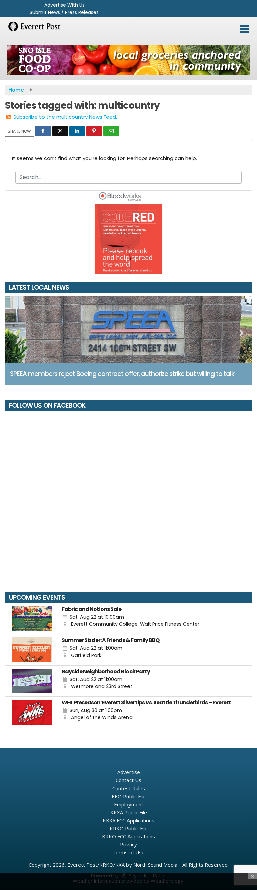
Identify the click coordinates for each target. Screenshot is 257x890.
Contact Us (128, 780)
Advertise (128, 772)
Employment (128, 804)
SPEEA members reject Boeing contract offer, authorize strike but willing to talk (122, 374)
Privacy (128, 844)
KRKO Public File (129, 828)
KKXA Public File (128, 812)
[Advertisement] (128, 60)
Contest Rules (128, 788)
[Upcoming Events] (32, 618)
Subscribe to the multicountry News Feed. (65, 116)
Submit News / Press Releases (64, 12)
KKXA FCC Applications (128, 820)
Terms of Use (128, 852)
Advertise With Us (64, 5)
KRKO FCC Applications (128, 836)
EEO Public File (129, 796)
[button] (244, 29)
